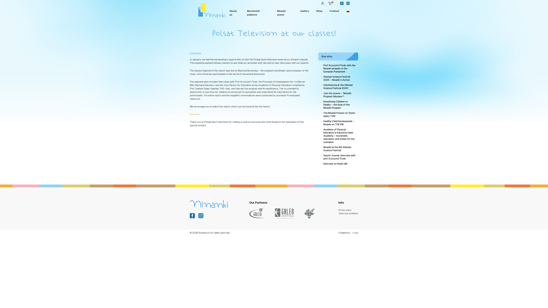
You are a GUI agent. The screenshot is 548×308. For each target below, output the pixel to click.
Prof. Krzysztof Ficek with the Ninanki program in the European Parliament (339, 68)
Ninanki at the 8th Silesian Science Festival (337, 149)
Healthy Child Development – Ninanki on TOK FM (338, 123)
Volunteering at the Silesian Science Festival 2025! (338, 87)
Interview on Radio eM (335, 163)
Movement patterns (253, 12)
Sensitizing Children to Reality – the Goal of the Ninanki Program (336, 104)
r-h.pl (355, 232)
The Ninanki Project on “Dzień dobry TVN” (339, 115)
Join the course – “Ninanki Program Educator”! (337, 95)
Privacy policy (344, 210)
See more (195, 114)
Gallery (304, 11)
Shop (319, 11)
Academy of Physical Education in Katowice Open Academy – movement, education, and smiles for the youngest (338, 136)
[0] (330, 4)
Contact (334, 11)
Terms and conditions (348, 213)
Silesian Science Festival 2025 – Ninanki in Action (336, 78)
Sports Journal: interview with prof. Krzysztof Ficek (339, 157)
